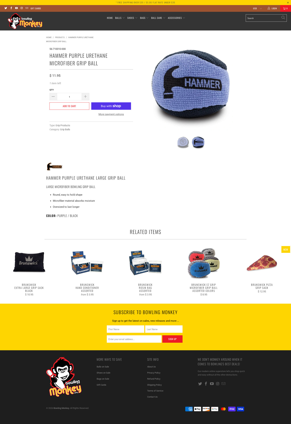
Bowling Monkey (61, 408)
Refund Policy (153, 379)
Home (110, 18)
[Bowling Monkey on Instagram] (21, 8)
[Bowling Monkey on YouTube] (16, 8)
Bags (143, 18)
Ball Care (156, 18)
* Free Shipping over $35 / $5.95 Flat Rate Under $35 (145, 2)
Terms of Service (155, 390)
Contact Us (152, 397)
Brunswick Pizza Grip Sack (262, 263)
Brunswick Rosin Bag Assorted (145, 263)
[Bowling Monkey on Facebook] (10, 8)
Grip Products (63, 125)
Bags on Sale (103, 379)
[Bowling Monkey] (24, 21)
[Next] (239, 89)
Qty (52, 90)
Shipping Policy (154, 385)
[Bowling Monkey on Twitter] (5, 8)
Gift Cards (36, 8)
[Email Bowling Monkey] (26, 8)
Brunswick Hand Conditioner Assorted (87, 263)
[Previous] (142, 89)
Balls (118, 18)
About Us (151, 366)
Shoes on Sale (103, 372)
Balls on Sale (103, 366)
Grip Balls (65, 129)
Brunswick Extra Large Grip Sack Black (29, 263)
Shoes (130, 18)
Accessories (175, 18)
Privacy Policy (153, 372)
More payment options (111, 114)
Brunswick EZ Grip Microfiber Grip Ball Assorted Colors (203, 263)
